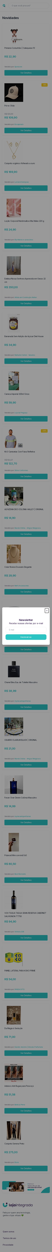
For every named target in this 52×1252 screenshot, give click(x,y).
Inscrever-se (26, 637)
